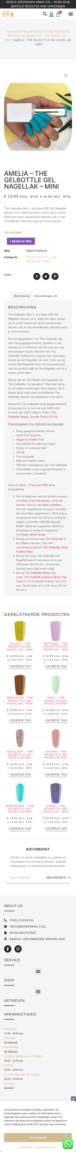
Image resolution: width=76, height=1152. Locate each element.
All (18, 31)
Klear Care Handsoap (36, 500)
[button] (70, 14)
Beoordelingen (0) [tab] (46, 296)
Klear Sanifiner (51, 504)
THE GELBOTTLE (33, 31)
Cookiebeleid (25, 1146)
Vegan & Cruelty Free (30, 439)
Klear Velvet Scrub (33, 534)
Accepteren (38, 1137)
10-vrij (20, 452)
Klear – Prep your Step (33, 485)
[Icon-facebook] (7, 949)
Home (10, 31)
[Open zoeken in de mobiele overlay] (45, 14)
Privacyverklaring (45, 1146)
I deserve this (21, 241)
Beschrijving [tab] (21, 296)
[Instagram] (18, 949)
